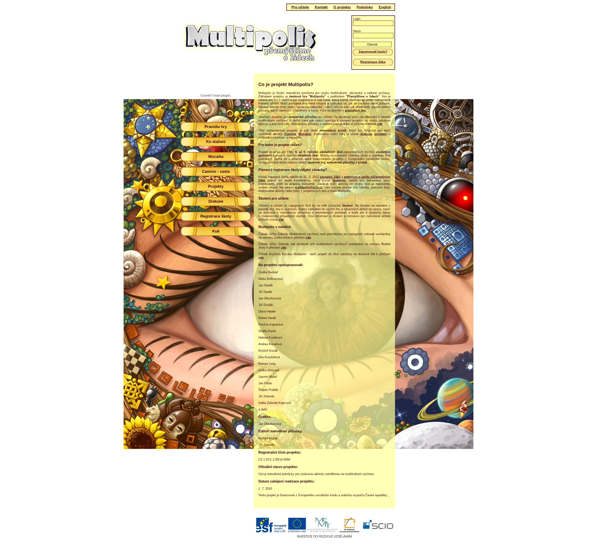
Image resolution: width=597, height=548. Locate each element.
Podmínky (365, 7)
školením (339, 180)
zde (308, 237)
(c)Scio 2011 (296, 531)
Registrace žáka (372, 62)
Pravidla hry (216, 127)
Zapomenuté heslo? (373, 51)
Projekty (215, 186)
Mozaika (215, 156)
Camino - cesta (216, 171)
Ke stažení (216, 141)
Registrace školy (215, 216)
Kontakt (321, 7)
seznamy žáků (330, 177)
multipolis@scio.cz (309, 187)
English (385, 7)
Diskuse (215, 201)
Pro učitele (300, 7)
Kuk (215, 231)
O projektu (342, 7)
